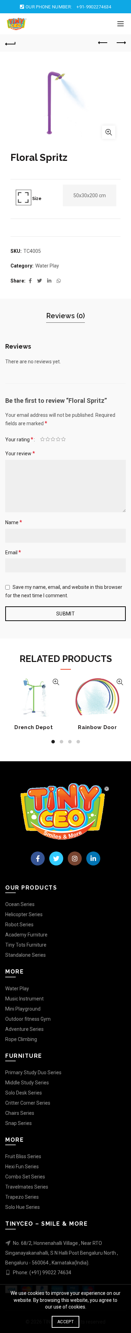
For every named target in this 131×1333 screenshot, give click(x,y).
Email (13, 552)
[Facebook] (38, 858)
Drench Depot (33, 727)
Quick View (56, 682)
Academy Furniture (26, 935)
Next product (120, 43)
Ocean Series (20, 904)
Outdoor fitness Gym (28, 1019)
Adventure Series (24, 1029)
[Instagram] (75, 858)
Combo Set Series (25, 1176)
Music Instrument (24, 998)
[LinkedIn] (93, 858)
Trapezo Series (22, 1197)
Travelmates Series (26, 1187)
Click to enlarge (108, 132)
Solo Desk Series (23, 1093)
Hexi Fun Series (22, 1166)
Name (13, 522)
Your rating (19, 439)
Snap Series (18, 1123)
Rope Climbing (21, 1039)
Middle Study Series (27, 1082)
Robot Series (19, 924)
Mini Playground (23, 1009)
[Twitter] (56, 858)
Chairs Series (19, 1113)
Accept (65, 1321)
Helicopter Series (24, 914)
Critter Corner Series (27, 1103)
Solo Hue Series (22, 1207)
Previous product (103, 43)
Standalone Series (25, 955)
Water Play (47, 266)
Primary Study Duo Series (33, 1072)
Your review (20, 453)
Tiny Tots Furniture (25, 945)
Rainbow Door (97, 727)
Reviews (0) (65, 316)
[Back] (10, 43)
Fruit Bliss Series (23, 1156)
